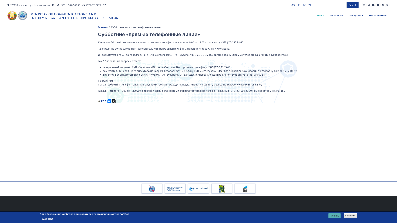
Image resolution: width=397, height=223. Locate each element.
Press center (377, 15)
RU (299, 5)
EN (309, 5)
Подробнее (47, 218)
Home (320, 15)
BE (304, 5)
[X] (114, 101)
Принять (334, 215)
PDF (103, 101)
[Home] (19, 15)
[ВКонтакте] (109, 101)
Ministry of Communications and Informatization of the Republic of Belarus (74, 16)
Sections (335, 15)
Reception (355, 15)
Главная (103, 27)
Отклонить (350, 215)
